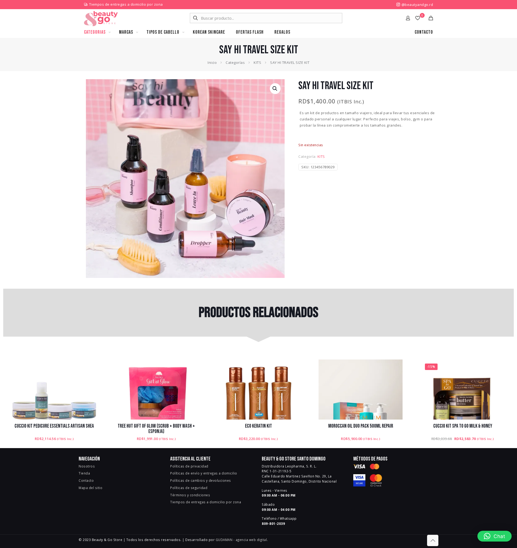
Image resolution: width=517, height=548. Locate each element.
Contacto (86, 480)
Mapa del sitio (90, 488)
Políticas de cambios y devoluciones (200, 480)
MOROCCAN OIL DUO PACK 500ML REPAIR (360, 426)
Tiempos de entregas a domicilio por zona (126, 4)
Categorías (235, 62)
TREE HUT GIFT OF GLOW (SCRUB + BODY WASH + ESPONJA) (156, 429)
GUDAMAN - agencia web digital (241, 539)
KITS (257, 62)
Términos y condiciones (190, 495)
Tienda (84, 473)
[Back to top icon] (432, 540)
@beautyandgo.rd (416, 4)
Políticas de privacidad (189, 466)
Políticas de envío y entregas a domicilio (203, 473)
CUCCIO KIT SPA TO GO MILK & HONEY (462, 426)
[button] (275, 88)
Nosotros (87, 466)
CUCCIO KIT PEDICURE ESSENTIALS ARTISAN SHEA (54, 426)
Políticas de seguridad (188, 488)
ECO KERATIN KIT (258, 426)
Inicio (212, 62)
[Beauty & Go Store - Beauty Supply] (101, 18)
